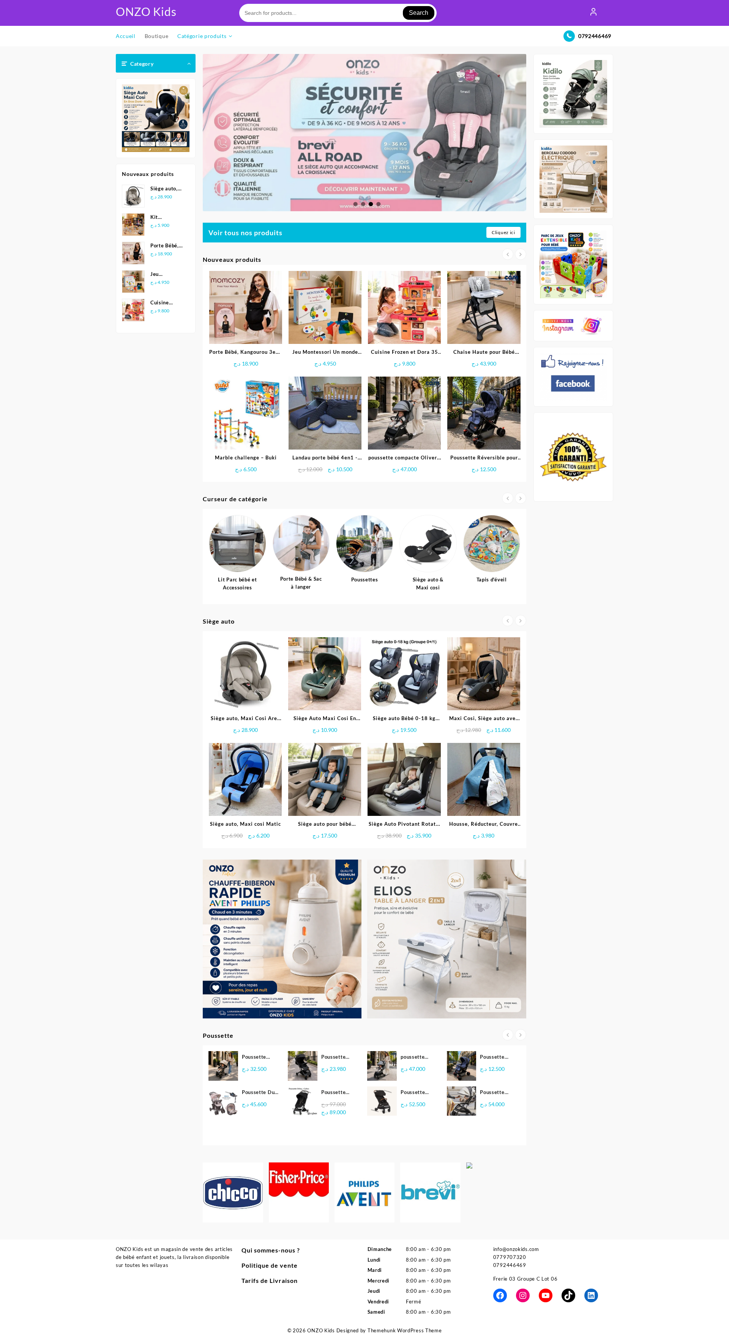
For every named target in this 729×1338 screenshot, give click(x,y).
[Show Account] (593, 13)
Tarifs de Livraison (269, 1280)
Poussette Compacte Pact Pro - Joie (419, 1092)
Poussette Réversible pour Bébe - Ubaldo (494, 1057)
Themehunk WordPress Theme (405, 1330)
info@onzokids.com (516, 1249)
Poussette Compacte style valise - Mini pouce (337, 1057)
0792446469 (594, 36)
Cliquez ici (503, 232)
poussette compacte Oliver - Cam (416, 1057)
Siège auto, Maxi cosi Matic (245, 824)
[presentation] (507, 254)
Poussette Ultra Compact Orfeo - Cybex (339, 1092)
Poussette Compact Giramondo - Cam (257, 1057)
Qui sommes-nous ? (270, 1250)
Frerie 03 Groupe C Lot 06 (525, 1279)
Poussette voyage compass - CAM (492, 1092)
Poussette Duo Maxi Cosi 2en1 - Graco (260, 1092)
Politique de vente (269, 1265)
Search (418, 13)
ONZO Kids (146, 11)
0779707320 (509, 1257)
